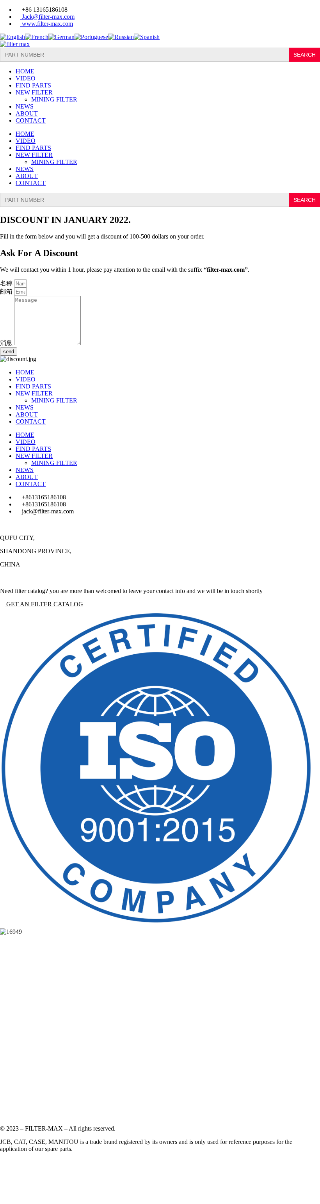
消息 (7, 343)
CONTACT (31, 120)
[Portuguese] (91, 37)
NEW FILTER (34, 92)
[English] (12, 37)
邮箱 (7, 291)
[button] (41, 604)
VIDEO (26, 78)
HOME (25, 71)
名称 (7, 283)
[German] (61, 37)
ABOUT (27, 113)
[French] (36, 37)
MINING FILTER (54, 99)
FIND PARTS (33, 85)
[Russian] (121, 37)
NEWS (25, 106)
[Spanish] (147, 37)
